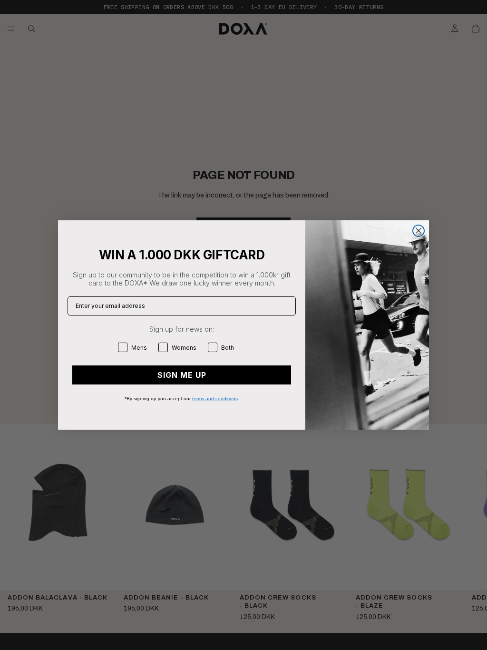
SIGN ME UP (181, 375)
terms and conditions (215, 398)
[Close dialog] (418, 230)
